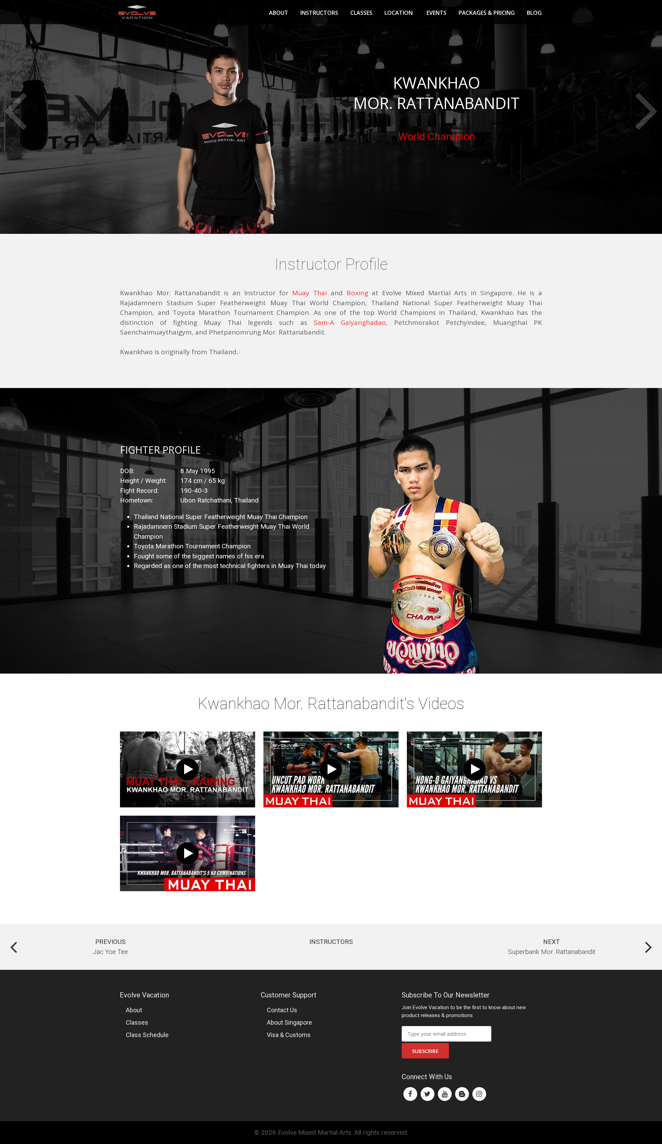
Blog (534, 13)
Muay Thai (309, 292)
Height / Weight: (143, 481)
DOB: (127, 471)
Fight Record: (139, 491)
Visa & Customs (289, 1034)
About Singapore (289, 1022)
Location (398, 13)
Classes (361, 13)
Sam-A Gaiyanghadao (350, 322)
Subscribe (425, 1050)
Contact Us (282, 1010)
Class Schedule (147, 1034)
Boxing (357, 292)
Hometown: (136, 500)
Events (437, 13)
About (278, 13)
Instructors (319, 13)
